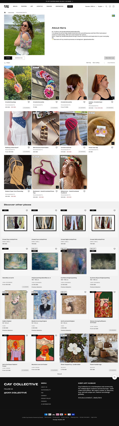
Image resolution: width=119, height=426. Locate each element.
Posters (24, 6)
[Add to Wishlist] (28, 102)
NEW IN (15, 6)
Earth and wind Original (67, 321)
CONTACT (44, 395)
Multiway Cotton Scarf (11, 147)
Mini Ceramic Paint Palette (40, 147)
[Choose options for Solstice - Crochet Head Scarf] (112, 97)
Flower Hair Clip (93, 147)
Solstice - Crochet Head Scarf (95, 103)
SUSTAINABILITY (46, 390)
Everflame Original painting (69, 278)
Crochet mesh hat (66, 147)
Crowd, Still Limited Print (97, 239)
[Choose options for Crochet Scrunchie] (57, 97)
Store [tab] (8, 58)
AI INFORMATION (46, 404)
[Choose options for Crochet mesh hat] (85, 143)
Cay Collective (29, 417)
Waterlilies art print (8, 278)
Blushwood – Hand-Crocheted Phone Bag (43, 192)
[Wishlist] (110, 6)
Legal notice (94, 417)
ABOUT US (44, 387)
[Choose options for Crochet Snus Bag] (29, 97)
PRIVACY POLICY (46, 398)
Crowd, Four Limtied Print (39, 239)
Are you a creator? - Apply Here (90, 397)
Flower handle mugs (96, 364)
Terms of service (65, 417)
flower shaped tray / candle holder (70, 364)
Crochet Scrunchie (38, 102)
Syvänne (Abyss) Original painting (100, 278)
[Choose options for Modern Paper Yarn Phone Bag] (29, 187)
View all (59, 373)
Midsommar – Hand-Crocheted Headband (70, 192)
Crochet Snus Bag (10, 102)
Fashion (49, 6)
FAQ (42, 392)
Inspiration (59, 6)
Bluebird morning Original (39, 321)
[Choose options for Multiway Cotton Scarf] (29, 143)
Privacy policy (56, 417)
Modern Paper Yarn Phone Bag (14, 191)
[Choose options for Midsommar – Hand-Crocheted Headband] (85, 187)
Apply (70, 6)
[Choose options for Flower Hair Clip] (112, 143)
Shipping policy (74, 417)
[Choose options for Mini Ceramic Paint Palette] (57, 143)
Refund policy (48, 417)
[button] (106, 6)
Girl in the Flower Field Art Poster (9, 365)
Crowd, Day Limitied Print (9, 239)
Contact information (85, 417)
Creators (11, 12)
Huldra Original (6, 321)
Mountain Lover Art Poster (39, 364)
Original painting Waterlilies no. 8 (41, 278)
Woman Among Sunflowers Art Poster (98, 322)
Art (32, 6)
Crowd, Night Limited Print (68, 239)
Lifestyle (40, 6)
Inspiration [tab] (18, 58)
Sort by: (88, 62)
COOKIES (44, 401)
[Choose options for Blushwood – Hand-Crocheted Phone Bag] (57, 187)
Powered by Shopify (38, 417)
